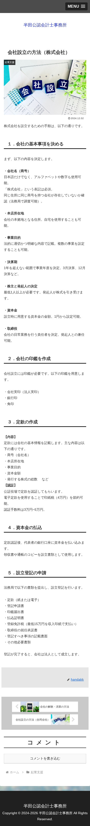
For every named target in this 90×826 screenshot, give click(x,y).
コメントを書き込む (45, 758)
